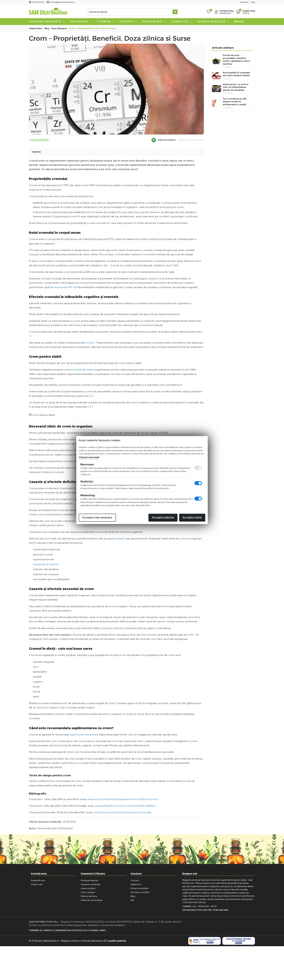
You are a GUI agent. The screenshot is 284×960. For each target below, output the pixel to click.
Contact (134, 880)
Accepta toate (192, 517)
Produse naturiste (45, 21)
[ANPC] (204, 941)
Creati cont (37, 884)
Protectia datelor (139, 888)
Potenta (127, 21)
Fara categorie (59, 28)
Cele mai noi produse (91, 900)
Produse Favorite (89, 880)
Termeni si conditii (139, 892)
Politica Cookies (87, 930)
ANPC (103, 930)
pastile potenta (117, 940)
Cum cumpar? (88, 892)
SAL (132, 900)
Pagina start (35, 28)
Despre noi (135, 884)
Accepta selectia (163, 517)
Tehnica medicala (212, 21)
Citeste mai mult (89, 457)
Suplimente (79, 21)
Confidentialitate (65, 930)
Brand (239, 21)
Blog (47, 28)
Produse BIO (153, 21)
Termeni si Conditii (40, 930)
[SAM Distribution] (48, 11)
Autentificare (38, 880)
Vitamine (104, 21)
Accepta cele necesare (97, 517)
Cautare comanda (90, 884)
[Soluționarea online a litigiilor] (238, 941)
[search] (175, 12)
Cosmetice (180, 21)
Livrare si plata (88, 888)
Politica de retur (89, 896)
